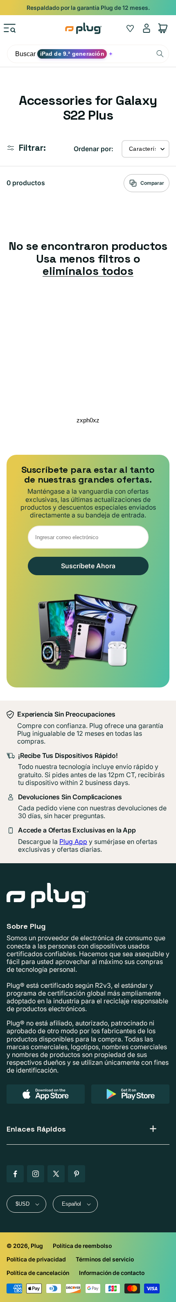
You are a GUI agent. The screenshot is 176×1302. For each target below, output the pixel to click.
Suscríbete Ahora (88, 566)
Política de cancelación (38, 1272)
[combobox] (88, 54)
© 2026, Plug (25, 1245)
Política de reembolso (82, 1245)
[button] (10, 28)
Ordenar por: (93, 149)
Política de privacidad (36, 1259)
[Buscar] (160, 54)
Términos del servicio (105, 1259)
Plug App (73, 841)
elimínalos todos (88, 271)
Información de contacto (111, 1272)
